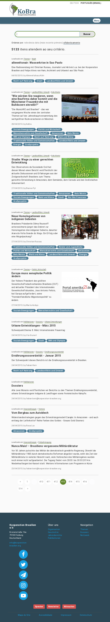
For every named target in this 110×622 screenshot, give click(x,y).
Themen (26, 59)
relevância (29, 42)
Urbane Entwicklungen (53, 322)
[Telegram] (23, 574)
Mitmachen (69, 607)
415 (78, 481)
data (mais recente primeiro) (49, 42)
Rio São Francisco (77, 197)
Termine (41, 409)
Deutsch (74, 3)
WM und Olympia (21, 137)
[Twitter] (23, 564)
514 (20, 488)
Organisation (54, 529)
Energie (17, 144)
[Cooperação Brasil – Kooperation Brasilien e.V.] (23, 9)
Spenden (39, 607)
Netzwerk (84, 535)
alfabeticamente (71, 42)
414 (70, 481)
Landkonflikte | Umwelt (41, 92)
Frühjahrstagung (44, 442)
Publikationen (28, 322)
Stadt (34, 59)
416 (85, 481)
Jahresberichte (55, 535)
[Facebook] (23, 554)
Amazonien (57, 133)
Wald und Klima (65, 137)
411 (48, 481)
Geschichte (53, 532)
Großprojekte (31, 144)
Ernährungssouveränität (54, 352)
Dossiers (39, 322)
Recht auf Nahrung (22, 81)
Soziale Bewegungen (23, 129)
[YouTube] (23, 595)
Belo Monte (55, 92)
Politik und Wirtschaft (49, 129)
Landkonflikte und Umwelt (60, 81)
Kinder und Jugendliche (70, 247)
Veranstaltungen (29, 409)
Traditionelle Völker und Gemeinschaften (34, 141)
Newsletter (53, 607)
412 (56, 481)
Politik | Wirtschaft (39, 269)
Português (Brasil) (91, 3)
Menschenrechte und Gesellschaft (30, 133)
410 (41, 481)
